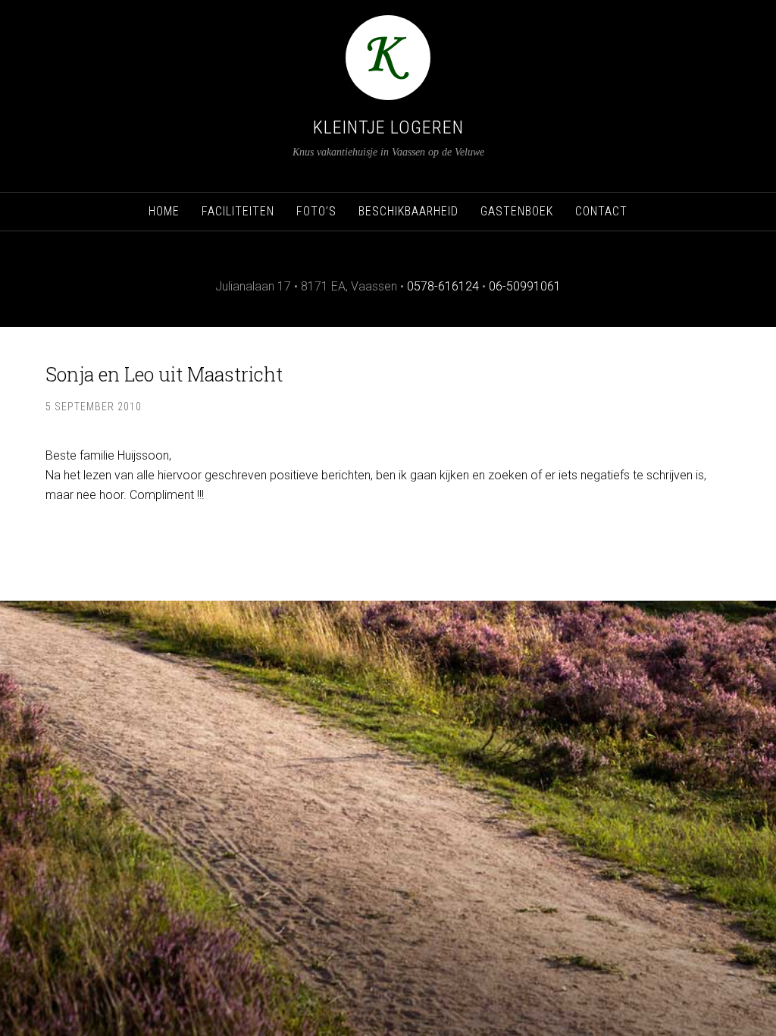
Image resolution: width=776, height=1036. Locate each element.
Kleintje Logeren (388, 127)
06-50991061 (525, 286)
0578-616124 (443, 286)
